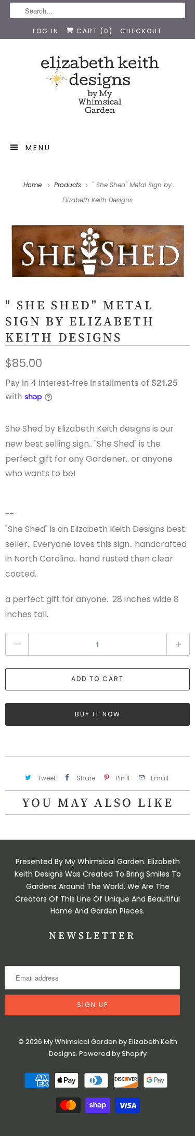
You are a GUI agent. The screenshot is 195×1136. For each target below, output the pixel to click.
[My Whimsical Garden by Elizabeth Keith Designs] (97, 89)
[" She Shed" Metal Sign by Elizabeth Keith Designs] (97, 250)
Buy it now (98, 714)
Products (68, 184)
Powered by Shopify (113, 1054)
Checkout (141, 31)
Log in (46, 31)
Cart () (93, 31)
